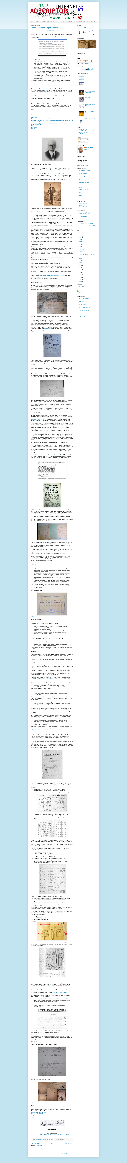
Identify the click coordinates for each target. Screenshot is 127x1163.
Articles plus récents (36, 1143)
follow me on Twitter (92, 225)
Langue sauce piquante (83, 301)
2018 (80, 258)
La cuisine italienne (82, 193)
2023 (80, 241)
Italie (79, 175)
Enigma (40, 430)
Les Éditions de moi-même (84, 218)
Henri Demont (49, 328)
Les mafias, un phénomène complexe (86, 196)
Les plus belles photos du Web (85, 307)
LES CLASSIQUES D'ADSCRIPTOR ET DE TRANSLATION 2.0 (80, 21)
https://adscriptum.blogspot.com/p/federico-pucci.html (43, 1115)
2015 (80, 264)
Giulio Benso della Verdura (58, 209)
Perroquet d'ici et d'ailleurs (84, 298)
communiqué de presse (52, 691)
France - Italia (81, 302)
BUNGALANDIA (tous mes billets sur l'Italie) (87, 130)
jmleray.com (86, 149)
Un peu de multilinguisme (84, 310)
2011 (80, 270)
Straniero (80, 215)
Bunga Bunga (87, 97)
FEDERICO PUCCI (34, 21)
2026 (80, 236)
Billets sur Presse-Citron (83, 132)
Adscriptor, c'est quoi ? (83, 205)
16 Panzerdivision (61, 427)
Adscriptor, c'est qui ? (83, 206)
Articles (80, 139)
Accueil (52, 1143)
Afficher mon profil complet (89, 151)
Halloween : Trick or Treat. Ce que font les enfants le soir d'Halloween (90, 91)
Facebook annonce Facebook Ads (88, 83)
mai (81, 253)
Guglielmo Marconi (38, 419)
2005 (80, 281)
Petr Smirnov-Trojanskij (45, 985)
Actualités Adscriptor (83, 203)
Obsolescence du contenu (84, 171)
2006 (80, 279)
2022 (80, 242)
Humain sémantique (83, 216)
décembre (82, 247)
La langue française (83, 299)
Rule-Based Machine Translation (46, 678)
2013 (80, 267)
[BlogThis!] (60, 1139)
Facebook (87, 75)
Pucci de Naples (58, 173)
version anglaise (52, 31)
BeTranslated (81, 286)
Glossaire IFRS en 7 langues (84, 213)
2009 (80, 274)
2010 (80, 272)
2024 (80, 239)
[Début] (37, 255)
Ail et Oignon (81, 187)
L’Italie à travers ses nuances (84, 189)
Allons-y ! (80, 195)
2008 (80, 276)
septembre (82, 251)
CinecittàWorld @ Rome (83, 129)
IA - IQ (62, 21)
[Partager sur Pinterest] (64, 1139)
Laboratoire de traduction (84, 182)
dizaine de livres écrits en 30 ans (64, 277)
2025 (80, 237)
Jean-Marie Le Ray (90, 147)
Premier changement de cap (84, 170)
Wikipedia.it (46, 90)
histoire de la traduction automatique (39, 36)
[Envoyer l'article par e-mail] (56, 1139)
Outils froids (81, 313)
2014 (80, 265)
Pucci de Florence (49, 173)
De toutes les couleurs (83, 304)
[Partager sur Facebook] (63, 1139)
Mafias (80, 198)
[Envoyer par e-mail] (58, 1139)
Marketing (81, 179)
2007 (80, 277)
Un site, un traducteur (83, 316)
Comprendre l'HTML (83, 314)
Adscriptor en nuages (83, 173)
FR (85, 63)
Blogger (65, 1153)
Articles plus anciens (68, 1143)
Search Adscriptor (81, 55)
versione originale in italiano (52, 30)
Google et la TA (82, 176)
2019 (80, 257)
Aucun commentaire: (50, 1139)
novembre (82, 249)
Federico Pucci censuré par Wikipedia (44, 28)
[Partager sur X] (61, 1139)
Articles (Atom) (39, 1145)
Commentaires (82, 141)
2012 (80, 269)
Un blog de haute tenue (83, 305)
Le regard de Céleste (83, 190)
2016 (80, 262)
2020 (80, 246)
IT (88, 63)
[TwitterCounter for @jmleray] (87, 223)
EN (87, 63)
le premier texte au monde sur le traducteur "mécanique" (52, 275)
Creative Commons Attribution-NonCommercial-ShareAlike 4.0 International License (52, 1134)
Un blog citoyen (82, 308)
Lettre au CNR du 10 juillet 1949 (39, 1112)
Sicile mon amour (82, 192)
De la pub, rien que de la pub (84, 317)
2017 (66, 1030)
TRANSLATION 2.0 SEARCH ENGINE (50, 21)
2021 (80, 244)
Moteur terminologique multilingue (85, 212)
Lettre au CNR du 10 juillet (37, 1113)
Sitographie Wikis (82, 311)
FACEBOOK (81, 133)
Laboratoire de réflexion (83, 181)
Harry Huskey (38, 543)
